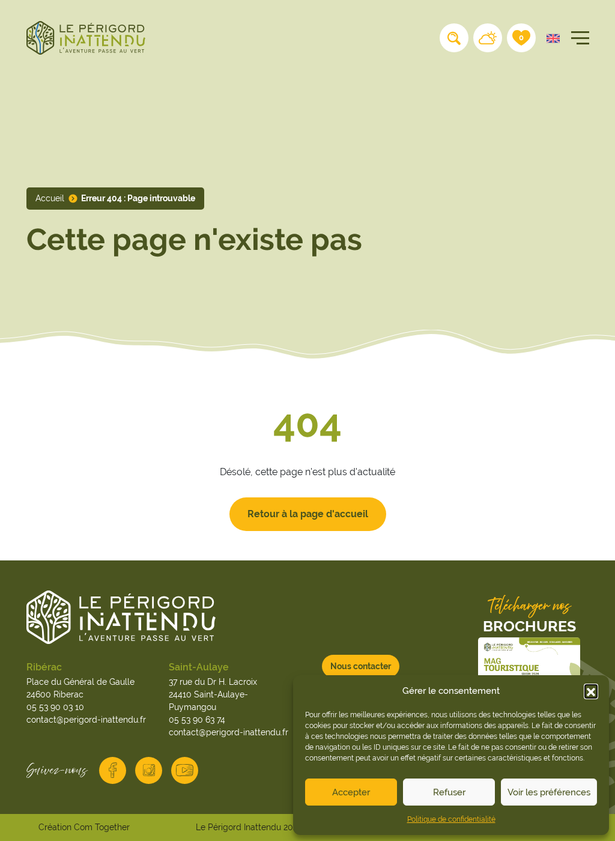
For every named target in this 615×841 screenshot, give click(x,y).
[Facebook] (112, 770)
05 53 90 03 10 (55, 707)
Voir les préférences (548, 792)
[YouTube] (184, 770)
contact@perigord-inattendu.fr (86, 719)
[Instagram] (148, 770)
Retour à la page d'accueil (307, 514)
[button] (591, 691)
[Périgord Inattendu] (85, 37)
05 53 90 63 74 (197, 719)
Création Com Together (84, 827)
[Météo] (487, 37)
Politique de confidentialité (451, 819)
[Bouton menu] (578, 37)
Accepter (351, 792)
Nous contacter (360, 666)
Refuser (449, 792)
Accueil (49, 198)
